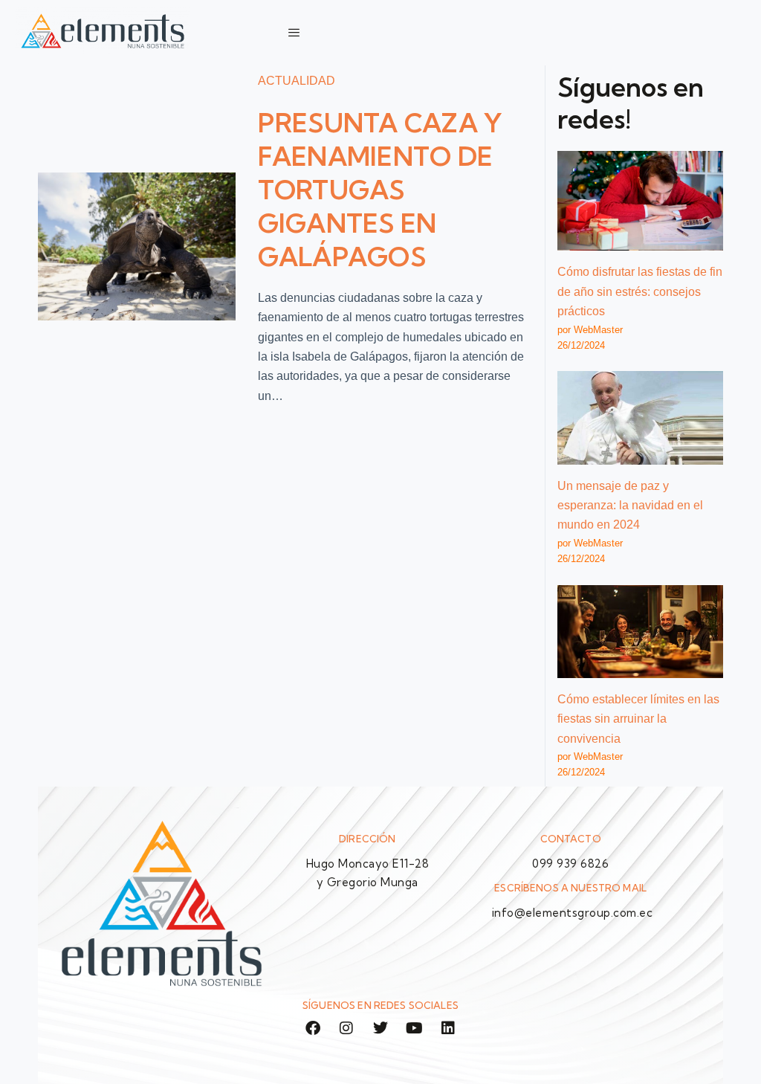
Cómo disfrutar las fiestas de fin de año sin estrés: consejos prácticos (639, 291)
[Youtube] (414, 1028)
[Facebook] (312, 1028)
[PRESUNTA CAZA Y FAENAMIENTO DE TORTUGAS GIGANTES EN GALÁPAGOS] (136, 246)
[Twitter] (380, 1028)
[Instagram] (347, 1028)
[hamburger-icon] (294, 33)
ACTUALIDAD (296, 80)
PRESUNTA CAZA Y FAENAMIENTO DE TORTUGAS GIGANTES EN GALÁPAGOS (380, 189)
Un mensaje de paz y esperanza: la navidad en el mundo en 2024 (630, 506)
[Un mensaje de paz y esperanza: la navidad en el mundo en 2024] (640, 417)
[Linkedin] (448, 1028)
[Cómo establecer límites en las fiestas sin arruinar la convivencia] (640, 631)
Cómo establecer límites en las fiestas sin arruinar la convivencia (638, 719)
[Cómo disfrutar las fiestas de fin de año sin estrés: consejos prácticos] (640, 201)
